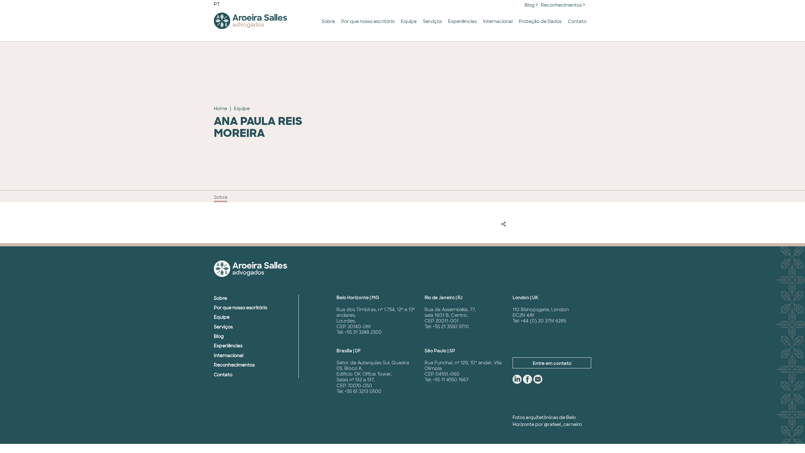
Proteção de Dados (540, 21)
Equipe (409, 21)
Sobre (328, 21)
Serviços (432, 21)
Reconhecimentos (561, 5)
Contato (577, 21)
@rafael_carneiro (563, 424)
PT (217, 4)
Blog (530, 5)
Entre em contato (552, 363)
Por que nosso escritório (368, 21)
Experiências (462, 21)
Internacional (498, 21)
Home (220, 108)
